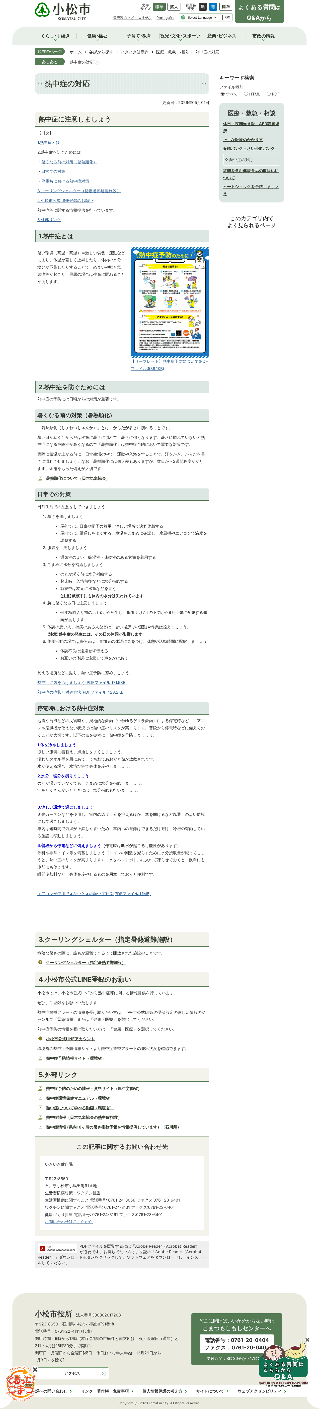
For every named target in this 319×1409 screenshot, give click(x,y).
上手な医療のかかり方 (243, 139)
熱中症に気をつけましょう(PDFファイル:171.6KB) (82, 682)
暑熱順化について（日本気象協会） (78, 478)
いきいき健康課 (135, 51)
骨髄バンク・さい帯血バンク (249, 148)
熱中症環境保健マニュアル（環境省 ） (80, 1098)
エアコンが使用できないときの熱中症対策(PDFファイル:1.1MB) (94, 893)
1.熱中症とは (48, 142)
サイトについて (210, 1391)
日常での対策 (53, 171)
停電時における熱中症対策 (65, 181)
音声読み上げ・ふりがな (132, 17)
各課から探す (101, 51)
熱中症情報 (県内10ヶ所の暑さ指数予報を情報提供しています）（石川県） (113, 1127)
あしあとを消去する (97, 62)
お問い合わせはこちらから (69, 1221)
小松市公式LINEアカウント (70, 1038)
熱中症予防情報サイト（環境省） (76, 1058)
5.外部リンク (49, 219)
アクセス (72, 1373)
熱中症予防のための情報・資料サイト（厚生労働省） (94, 1088)
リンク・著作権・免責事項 (105, 1391)
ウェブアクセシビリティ (260, 1391)
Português (165, 17)
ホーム (76, 51)
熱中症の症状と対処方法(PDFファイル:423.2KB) (81, 692)
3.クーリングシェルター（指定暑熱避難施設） (79, 190)
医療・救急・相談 (172, 51)
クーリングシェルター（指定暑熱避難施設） (86, 962)
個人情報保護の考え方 (162, 1391)
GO (227, 17)
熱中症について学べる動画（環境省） (80, 1107)
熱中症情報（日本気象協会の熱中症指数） (84, 1117)
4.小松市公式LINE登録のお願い (65, 200)
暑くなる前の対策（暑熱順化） (69, 161)
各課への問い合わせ (49, 1391)
